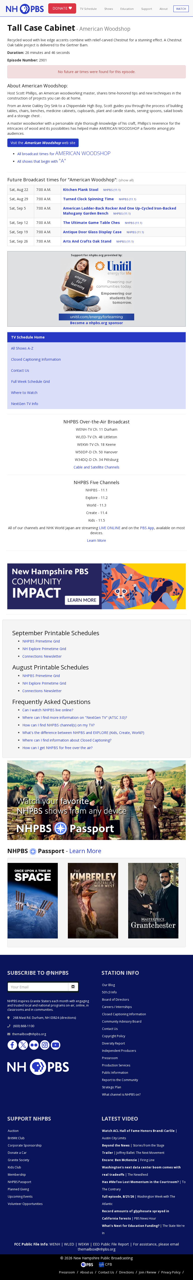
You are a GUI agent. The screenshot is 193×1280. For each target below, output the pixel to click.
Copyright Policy (113, 1036)
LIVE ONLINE (109, 527)
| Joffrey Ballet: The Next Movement (133, 1153)
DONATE (60, 8)
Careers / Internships (117, 1007)
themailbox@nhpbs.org (29, 1034)
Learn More (96, 540)
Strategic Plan (111, 1087)
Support (146, 9)
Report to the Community (120, 1080)
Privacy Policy (170, 1272)
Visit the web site (43, 142)
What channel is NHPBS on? (121, 1094)
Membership (17, 1174)
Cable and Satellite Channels (96, 467)
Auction (13, 1131)
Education (127, 9)
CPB (108, 1264)
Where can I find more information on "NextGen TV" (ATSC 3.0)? (74, 717)
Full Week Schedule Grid (30, 381)
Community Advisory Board (121, 1021)
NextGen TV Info (24, 403)
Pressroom (110, 1058)
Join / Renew (147, 1272)
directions (68, 1018)
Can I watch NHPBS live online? (47, 710)
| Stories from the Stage (133, 1145)
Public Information (115, 1072)
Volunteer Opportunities (25, 1204)
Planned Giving (18, 1189)
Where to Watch (24, 392)
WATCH (181, 9)
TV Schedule (88, 9)
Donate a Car (17, 1153)
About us (86, 1272)
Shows (108, 9)
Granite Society (18, 1160)
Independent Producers (119, 1051)
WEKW (83, 1244)
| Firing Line (128, 1160)
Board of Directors (115, 999)
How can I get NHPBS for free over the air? (57, 747)
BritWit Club (16, 1138)
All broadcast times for (64, 153)
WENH (55, 1244)
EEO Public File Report (111, 1244)
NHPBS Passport (19, 1182)
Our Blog (108, 985)
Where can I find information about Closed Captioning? (66, 740)
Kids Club (14, 1167)
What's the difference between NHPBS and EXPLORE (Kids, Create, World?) (83, 732)
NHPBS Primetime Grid (41, 641)
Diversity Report (113, 1043)
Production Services (116, 1065)
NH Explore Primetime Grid (44, 648)
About (164, 9)
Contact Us (20, 370)
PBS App (147, 527)
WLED (69, 1244)
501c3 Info (109, 992)
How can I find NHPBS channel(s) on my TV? (58, 725)
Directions (126, 1272)
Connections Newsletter (42, 656)
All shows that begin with (41, 161)
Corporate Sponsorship (25, 1145)
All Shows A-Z (22, 348)
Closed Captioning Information (36, 359)
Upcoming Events (20, 1196)
